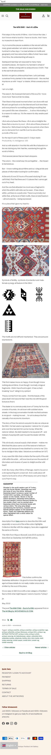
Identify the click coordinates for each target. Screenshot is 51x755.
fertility (24, 638)
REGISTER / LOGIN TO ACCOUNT (16, 673)
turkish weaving (7, 642)
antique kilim (32, 632)
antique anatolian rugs (40, 630)
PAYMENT (6, 677)
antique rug (41, 632)
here (18, 521)
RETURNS (6, 685)
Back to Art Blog (25, 653)
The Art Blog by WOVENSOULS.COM (17, 611)
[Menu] (2, 16)
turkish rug (35, 640)
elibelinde (18, 638)
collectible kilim (36, 636)
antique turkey (23, 634)
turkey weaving (7, 640)
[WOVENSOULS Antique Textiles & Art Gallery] (25, 16)
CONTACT (6, 692)
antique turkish (34, 634)
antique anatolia (13, 630)
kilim (29, 638)
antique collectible (8, 632)
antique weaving (7, 636)
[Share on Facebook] (11, 620)
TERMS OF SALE (9, 688)
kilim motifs (35, 638)
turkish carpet (17, 640)
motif (41, 638)
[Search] (8, 16)
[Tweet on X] (8, 620)
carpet (28, 636)
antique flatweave (21, 632)
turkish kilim (27, 640)
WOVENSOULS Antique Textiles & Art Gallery (22, 746)
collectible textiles (8, 638)
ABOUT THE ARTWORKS (13, 696)
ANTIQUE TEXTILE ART (10, 634)
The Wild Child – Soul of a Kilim (22, 608)
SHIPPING (6, 681)
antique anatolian (26, 630)
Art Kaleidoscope (20, 636)
